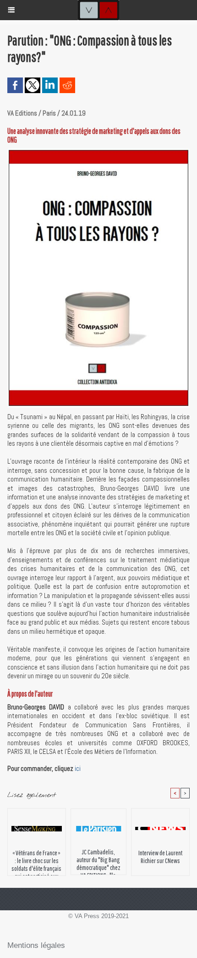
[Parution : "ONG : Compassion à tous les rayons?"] (98, 152)
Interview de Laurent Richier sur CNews (160, 856)
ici (78, 768)
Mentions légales (36, 945)
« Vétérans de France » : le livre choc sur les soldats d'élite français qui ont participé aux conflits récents (36, 860)
